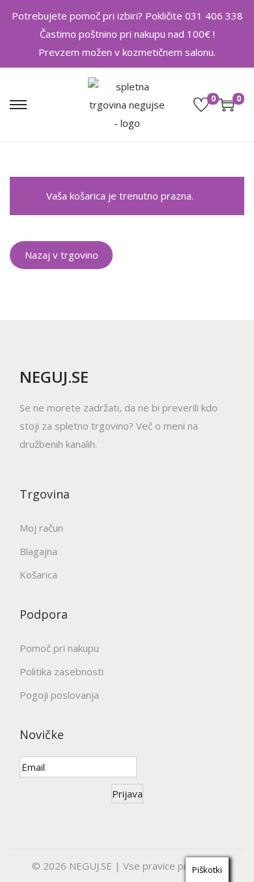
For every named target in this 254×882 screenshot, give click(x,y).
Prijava (127, 793)
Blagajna (38, 551)
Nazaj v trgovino (61, 254)
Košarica (38, 574)
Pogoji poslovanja (59, 694)
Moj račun (41, 527)
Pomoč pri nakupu (59, 648)
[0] (201, 104)
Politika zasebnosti (62, 671)
